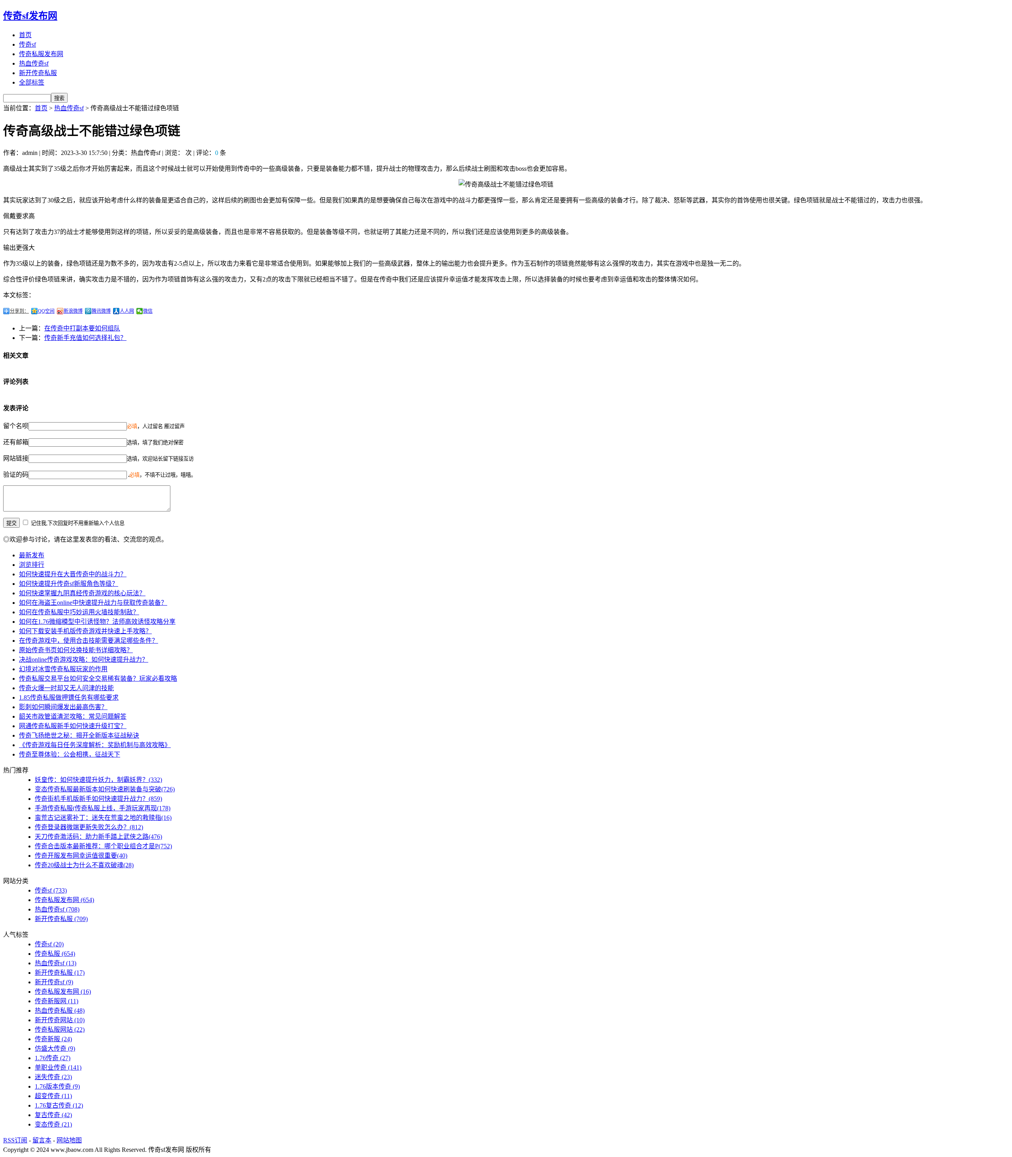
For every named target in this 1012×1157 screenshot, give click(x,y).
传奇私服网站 (60, 1029)
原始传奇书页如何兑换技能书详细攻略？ (76, 650)
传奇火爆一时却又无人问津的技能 (66, 688)
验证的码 (15, 474)
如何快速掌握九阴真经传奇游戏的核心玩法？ (82, 593)
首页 (25, 35)
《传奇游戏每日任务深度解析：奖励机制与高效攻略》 (95, 745)
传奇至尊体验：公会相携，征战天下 (69, 754)
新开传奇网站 (60, 1020)
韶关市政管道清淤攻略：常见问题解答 (72, 716)
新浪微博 (73, 311)
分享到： (19, 311)
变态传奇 (53, 1124)
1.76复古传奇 (59, 1105)
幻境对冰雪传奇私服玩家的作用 (63, 669)
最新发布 (31, 555)
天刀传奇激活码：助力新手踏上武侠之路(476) (98, 836)
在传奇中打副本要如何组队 (82, 328)
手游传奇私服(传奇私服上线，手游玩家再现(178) (102, 808)
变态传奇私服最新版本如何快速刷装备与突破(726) (105, 789)
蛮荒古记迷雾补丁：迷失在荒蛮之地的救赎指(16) (103, 817)
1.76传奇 (52, 1058)
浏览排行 (31, 564)
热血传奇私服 (60, 1010)
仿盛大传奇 (55, 1048)
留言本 (41, 1140)
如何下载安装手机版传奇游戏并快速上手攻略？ (85, 631)
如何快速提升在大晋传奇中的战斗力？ (72, 574)
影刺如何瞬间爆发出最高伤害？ (63, 707)
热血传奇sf (34, 63)
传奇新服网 (56, 1001)
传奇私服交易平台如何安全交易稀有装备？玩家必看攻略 (98, 678)
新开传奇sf (54, 982)
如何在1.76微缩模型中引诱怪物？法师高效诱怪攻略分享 (97, 621)
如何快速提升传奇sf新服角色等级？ (68, 583)
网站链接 (15, 458)
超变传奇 (53, 1096)
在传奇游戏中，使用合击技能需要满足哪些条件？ (88, 640)
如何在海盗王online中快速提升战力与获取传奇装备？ (93, 602)
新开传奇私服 (38, 73)
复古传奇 (53, 1115)
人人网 (127, 311)
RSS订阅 (15, 1140)
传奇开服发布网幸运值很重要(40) (81, 855)
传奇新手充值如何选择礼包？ (85, 337)
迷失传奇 (53, 1077)
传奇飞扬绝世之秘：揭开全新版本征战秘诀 (79, 735)
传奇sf (27, 44)
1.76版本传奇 (57, 1086)
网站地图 (69, 1140)
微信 (148, 311)
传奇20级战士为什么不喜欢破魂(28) (84, 865)
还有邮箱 (15, 442)
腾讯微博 (101, 311)
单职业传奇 (58, 1067)
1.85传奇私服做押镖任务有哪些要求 (69, 697)
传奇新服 (53, 1039)
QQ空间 (46, 311)
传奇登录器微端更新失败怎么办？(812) (89, 827)
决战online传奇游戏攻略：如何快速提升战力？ (83, 659)
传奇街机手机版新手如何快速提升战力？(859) (98, 798)
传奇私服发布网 (41, 54)
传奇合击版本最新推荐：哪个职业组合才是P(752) (103, 846)
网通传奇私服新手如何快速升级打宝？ (72, 726)
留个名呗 (15, 426)
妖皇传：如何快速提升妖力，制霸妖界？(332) (98, 779)
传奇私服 (55, 953)
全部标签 (31, 82)
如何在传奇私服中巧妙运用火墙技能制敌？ (79, 612)
